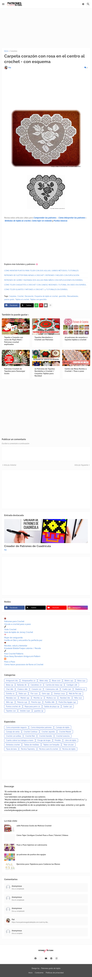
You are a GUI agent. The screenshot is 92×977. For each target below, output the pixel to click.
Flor (34, 693)
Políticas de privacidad (55, 973)
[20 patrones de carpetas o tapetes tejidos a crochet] (76, 326)
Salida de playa (51, 706)
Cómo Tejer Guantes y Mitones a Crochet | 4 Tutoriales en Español (36, 289)
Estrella (10, 693)
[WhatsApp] (36, 305)
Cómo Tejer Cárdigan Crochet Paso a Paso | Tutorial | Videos (42, 835)
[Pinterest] (41, 305)
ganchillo (62, 296)
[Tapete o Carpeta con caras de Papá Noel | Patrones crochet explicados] (16, 326)
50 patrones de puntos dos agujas (31, 854)
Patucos (22, 702)
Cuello (66, 689)
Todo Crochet (10, 629)
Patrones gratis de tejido (50, 968)
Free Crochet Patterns (13, 654)
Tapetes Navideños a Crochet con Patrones (43, 338)
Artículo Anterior (10, 465)
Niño (9, 702)
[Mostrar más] (50, 305)
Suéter (67, 706)
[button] (3, 4)
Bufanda (21, 685)
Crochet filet (30, 736)
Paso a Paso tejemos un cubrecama (32, 845)
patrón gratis (9, 299)
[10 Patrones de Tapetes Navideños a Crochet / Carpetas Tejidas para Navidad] (46, 358)
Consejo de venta (13, 732)
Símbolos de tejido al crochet (18, 221)
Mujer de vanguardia (13, 637)
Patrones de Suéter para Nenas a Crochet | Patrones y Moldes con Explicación (41, 275)
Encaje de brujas (44, 740)
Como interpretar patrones (41, 727)
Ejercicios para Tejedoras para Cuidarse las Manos (38, 864)
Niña (78, 698)
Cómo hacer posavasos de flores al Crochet (23, 664)
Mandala (11, 698)
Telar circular (68, 745)
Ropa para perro (32, 706)
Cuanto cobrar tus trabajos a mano (19, 740)
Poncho (36, 702)
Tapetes (11, 711)
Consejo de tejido (62, 727)
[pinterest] (51, 958)
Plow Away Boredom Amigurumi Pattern (22, 656)
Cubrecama (52, 689)
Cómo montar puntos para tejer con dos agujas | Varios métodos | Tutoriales (41, 271)
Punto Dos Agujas (67, 702)
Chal (9, 689)
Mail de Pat (75, 693)
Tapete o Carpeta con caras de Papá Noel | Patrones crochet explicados (13, 341)
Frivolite (58, 740)
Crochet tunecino (63, 736)
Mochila (38, 698)
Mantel (24, 698)
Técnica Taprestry (28, 749)
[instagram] (57, 958)
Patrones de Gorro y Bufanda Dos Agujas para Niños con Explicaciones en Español (43, 280)
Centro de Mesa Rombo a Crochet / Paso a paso (76, 370)
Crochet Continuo (30, 732)
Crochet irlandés (45, 736)
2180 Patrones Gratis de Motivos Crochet (34, 826)
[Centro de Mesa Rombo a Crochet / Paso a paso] (76, 358)
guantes (38, 711)
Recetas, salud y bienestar (15, 646)
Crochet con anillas (13, 736)
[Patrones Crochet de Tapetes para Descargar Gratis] (16, 358)
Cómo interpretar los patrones (71, 218)
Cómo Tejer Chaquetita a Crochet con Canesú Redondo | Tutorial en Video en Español (45, 285)
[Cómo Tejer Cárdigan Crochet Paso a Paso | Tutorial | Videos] (9, 837)
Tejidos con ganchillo (38, 299)
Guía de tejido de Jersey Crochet (18, 632)
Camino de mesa (54, 685)
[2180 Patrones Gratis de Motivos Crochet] (9, 828)
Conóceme (39, 973)
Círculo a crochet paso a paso (17, 624)
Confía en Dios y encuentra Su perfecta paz (23, 640)
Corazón (36, 689)
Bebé (44, 681)
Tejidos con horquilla (51, 745)
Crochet (20, 296)
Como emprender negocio (16, 727)
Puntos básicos (60, 221)
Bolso (81, 681)
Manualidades (72, 296)
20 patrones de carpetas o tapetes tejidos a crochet (76, 338)
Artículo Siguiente (81, 465)
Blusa (56, 681)
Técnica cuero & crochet (48, 749)
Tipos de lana (11, 749)
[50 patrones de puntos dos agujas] (9, 857)
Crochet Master (65, 732)
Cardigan (71, 685)
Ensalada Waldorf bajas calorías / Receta (22, 648)
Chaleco (22, 689)
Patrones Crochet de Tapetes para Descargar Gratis (14, 371)
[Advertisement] (46, 28)
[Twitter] (41, 958)
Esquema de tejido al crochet (46, 296)
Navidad (65, 698)
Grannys (59, 693)
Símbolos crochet (13, 745)
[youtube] (46, 958)
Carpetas (13, 51)
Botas (9, 685)
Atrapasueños (28, 681)
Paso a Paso (9, 662)
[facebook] (35, 958)
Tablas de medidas (31, 745)
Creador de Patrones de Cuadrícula (27, 546)
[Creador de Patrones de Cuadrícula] (46, 531)
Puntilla (49, 702)
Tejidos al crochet (22, 299)
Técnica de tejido (68, 749)
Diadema (80, 689)
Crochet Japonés (48, 732)
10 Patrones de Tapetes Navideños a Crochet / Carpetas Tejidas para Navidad (44, 372)
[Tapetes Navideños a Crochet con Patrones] (46, 326)
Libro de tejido (70, 740)
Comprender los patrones (45, 218)
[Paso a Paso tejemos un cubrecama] (9, 847)
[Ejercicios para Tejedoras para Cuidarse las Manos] (9, 866)
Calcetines (36, 685)
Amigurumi (12, 681)
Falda (22, 693)
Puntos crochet (13, 706)
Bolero (69, 681)
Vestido (25, 711)
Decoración (29, 296)
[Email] (46, 305)
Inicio (6, 51)
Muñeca (51, 698)
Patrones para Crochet (14, 621)
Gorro (46, 693)
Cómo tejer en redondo (42, 221)
